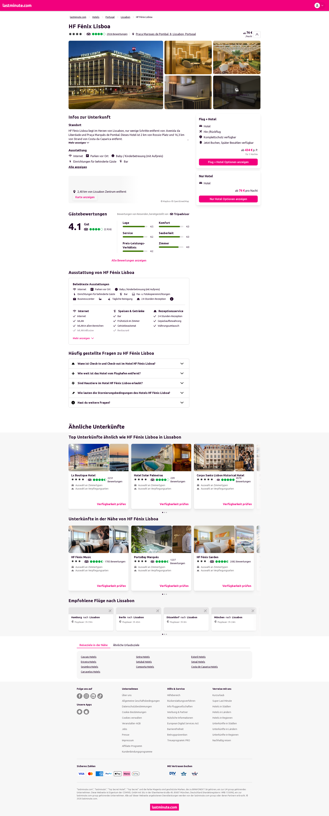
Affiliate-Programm (132, 746)
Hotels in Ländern (221, 712)
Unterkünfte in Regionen (225, 734)
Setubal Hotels (144, 661)
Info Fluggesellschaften (180, 706)
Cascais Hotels (88, 657)
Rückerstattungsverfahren (181, 700)
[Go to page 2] (164, 512)
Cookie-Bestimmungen (134, 712)
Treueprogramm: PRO (178, 740)
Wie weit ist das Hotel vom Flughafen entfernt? (109, 373)
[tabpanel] (164, 665)
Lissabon (125, 17)
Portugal (110, 17)
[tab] (93, 645)
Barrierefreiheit (175, 729)
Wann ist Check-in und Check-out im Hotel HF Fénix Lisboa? (116, 363)
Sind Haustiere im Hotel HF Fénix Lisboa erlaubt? (110, 383)
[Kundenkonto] (319, 5)
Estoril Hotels (198, 657)
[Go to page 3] (166, 512)
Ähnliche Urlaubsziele (126, 645)
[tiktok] (100, 696)
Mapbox (167, 201)
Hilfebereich (173, 695)
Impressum (128, 740)
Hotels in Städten (221, 706)
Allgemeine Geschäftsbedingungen (141, 700)
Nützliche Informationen (180, 717)
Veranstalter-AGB (131, 723)
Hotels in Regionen (222, 717)
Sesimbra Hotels (89, 666)
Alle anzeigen (78, 167)
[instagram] (86, 696)
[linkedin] (93, 696)
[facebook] (79, 696)
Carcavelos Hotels (90, 671)
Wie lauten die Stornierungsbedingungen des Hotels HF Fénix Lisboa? (124, 392)
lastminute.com (78, 17)
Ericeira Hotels (88, 661)
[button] (116, 75)
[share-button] (257, 34)
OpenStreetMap (181, 201)
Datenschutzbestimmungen (137, 706)
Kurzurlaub (218, 695)
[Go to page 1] (162, 512)
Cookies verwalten (132, 717)
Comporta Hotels (145, 666)
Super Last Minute (222, 700)
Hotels (95, 17)
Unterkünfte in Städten (224, 723)
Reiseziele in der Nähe (94, 645)
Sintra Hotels (143, 657)
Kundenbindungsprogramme (137, 751)
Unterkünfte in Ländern (224, 729)
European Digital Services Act (183, 723)
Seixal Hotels (198, 661)
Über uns (127, 695)
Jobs (124, 729)
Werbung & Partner (177, 712)
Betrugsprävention (177, 734)
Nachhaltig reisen (221, 740)
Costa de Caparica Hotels (204, 666)
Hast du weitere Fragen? (94, 402)
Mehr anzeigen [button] (81, 338)
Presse (125, 734)
